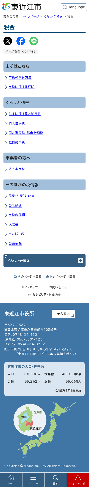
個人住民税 (17, 123)
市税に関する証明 (22, 86)
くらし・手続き (53, 16)
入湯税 (14, 224)
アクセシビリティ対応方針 (44, 294)
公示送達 (15, 205)
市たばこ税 (17, 233)
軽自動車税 (17, 142)
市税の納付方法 (20, 77)
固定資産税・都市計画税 (26, 132)
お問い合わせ (58, 287)
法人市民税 (17, 169)
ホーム (11, 483)
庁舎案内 (63, 313)
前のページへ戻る (29, 276)
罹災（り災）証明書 (22, 195)
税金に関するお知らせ (25, 113)
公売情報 (15, 243)
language (77, 6)
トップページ (31, 16)
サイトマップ (30, 287)
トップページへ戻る (62, 276)
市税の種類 (17, 214)
